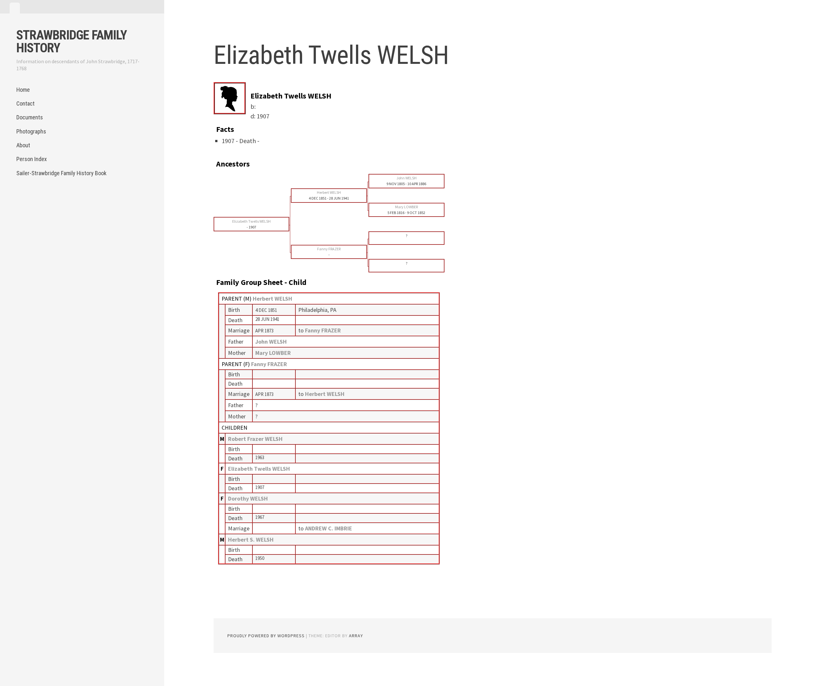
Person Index (31, 159)
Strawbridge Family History (71, 42)
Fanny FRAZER (269, 364)
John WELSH (271, 341)
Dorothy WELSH (248, 498)
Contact (25, 103)
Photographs (31, 131)
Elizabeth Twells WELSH (259, 468)
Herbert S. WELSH (251, 539)
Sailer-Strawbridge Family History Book (61, 173)
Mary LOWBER (273, 352)
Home (23, 89)
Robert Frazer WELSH (255, 438)
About (23, 145)
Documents (29, 117)
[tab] (15, 8)
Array (356, 636)
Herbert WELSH (272, 298)
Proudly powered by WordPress (266, 636)
